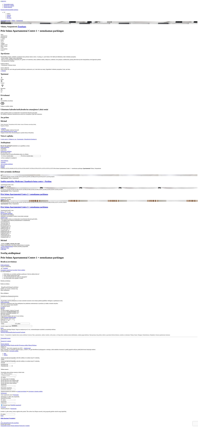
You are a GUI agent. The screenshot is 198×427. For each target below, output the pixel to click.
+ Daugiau (3, 70)
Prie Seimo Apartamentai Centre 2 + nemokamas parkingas (24, 194)
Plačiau (2, 186)
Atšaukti (3, 217)
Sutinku (6, 355)
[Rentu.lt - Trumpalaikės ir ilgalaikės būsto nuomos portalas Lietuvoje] (3, 1)
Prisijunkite (16, 394)
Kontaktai (8, 345)
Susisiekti (3, 162)
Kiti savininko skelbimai (7, 164)
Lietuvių (9, 15)
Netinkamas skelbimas (6, 151)
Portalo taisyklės (15, 345)
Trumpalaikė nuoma (8, 4)
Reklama (34, 345)
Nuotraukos (3, 270)
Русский (9, 18)
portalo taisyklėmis (21, 391)
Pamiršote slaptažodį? (16, 405)
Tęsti (6, 217)
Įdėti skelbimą (14, 9)
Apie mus (3, 345)
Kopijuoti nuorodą (10, 332)
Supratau (3, 307)
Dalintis (2, 167)
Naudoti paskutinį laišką (10, 317)
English (9, 16)
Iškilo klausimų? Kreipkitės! (8, 418)
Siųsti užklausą (4, 131)
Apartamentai (19, 20)
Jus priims (14, 270)
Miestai (30, 345)
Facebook (22, 332)
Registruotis (4, 393)
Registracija (3, 9)
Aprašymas (9, 270)
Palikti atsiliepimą (5, 147)
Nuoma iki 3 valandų (9, 5)
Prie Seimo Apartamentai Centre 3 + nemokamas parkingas (24, 207)
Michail (4, 121)
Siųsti (2, 328)
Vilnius (13, 20)
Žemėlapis (22, 27)
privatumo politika (13, 351)
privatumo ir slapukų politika (36, 391)
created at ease (27, 348)
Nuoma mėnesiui (8, 7)
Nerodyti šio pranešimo (13, 423)
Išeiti (5, 353)
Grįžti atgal (3, 249)
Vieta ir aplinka (21, 270)
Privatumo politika (23, 345)
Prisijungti (8, 9)
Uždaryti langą (4, 331)
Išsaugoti (3, 165)
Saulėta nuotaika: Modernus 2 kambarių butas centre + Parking (26, 181)
